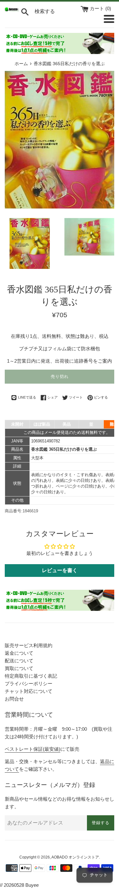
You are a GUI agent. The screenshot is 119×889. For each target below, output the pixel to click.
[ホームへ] (12, 9)
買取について (19, 668)
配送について (19, 660)
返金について (19, 653)
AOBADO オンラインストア (75, 857)
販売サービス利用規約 (28, 645)
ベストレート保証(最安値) (32, 749)
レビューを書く (59, 570)
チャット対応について (28, 691)
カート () (100, 8)
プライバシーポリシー (28, 683)
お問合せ (14, 698)
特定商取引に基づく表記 (31, 676)
